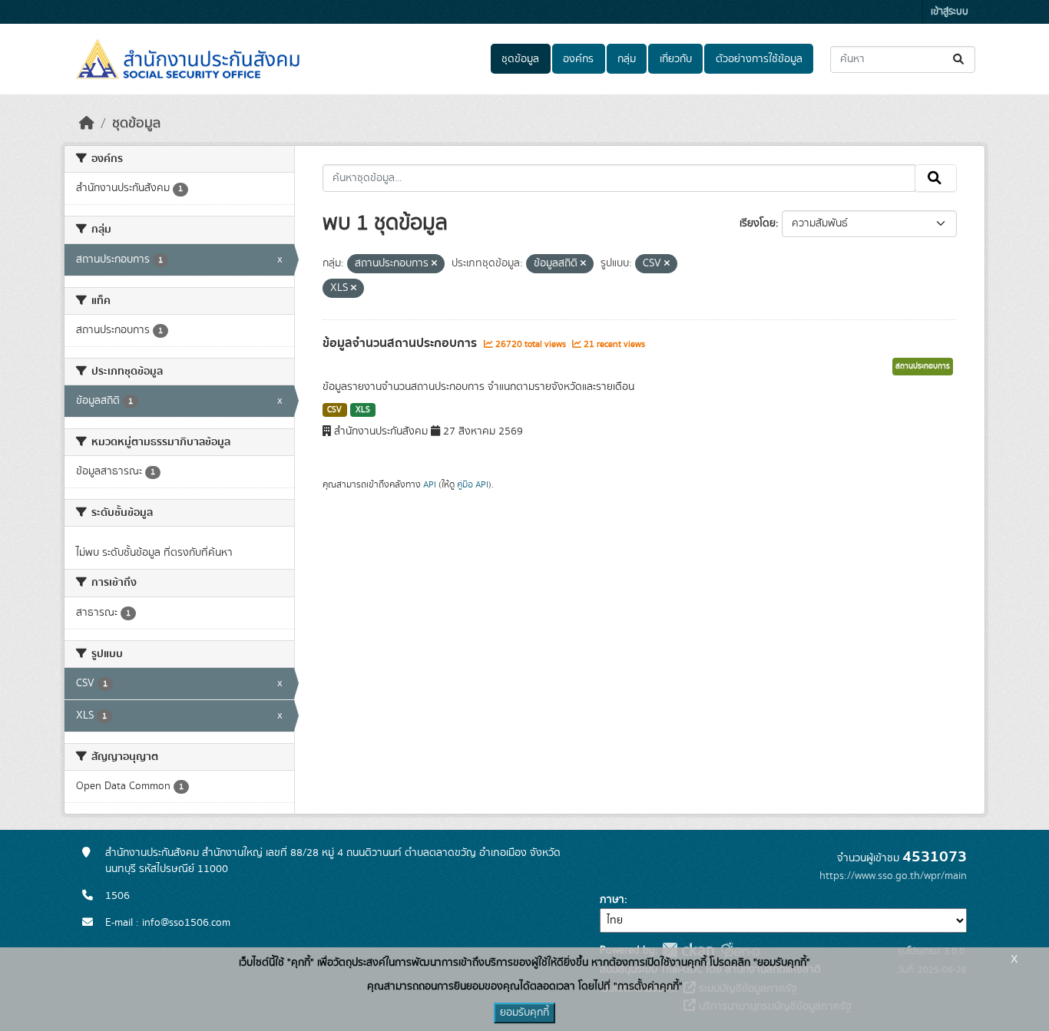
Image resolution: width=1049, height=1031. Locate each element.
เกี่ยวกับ (676, 59)
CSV (334, 410)
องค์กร (578, 59)
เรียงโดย (758, 223)
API (429, 484)
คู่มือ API (472, 484)
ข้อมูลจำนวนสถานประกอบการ (401, 343)
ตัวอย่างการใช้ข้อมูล (759, 59)
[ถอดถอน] (434, 264)
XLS (363, 410)
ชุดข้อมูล (520, 59)
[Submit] (959, 59)
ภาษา (612, 899)
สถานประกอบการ (922, 366)
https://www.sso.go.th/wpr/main (893, 876)
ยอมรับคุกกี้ (524, 1012)
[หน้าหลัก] (86, 124)
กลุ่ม (626, 59)
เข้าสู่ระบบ (949, 12)
